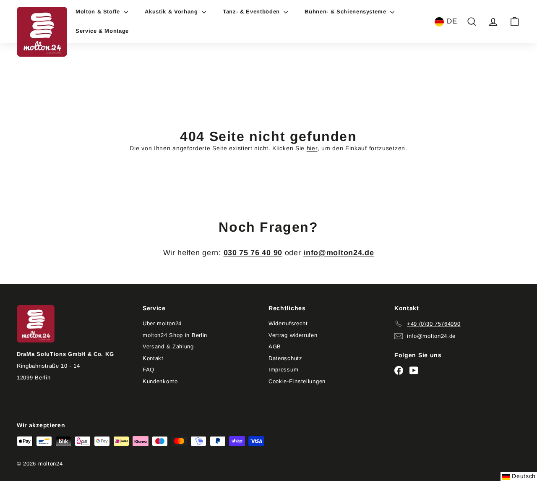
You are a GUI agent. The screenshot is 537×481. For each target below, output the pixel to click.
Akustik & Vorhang (172, 11)
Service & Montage (102, 31)
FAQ (148, 369)
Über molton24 (162, 323)
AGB (274, 346)
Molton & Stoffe (99, 11)
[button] (446, 22)
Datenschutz (285, 358)
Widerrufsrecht (288, 323)
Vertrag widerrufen (293, 335)
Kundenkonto (160, 381)
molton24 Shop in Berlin (175, 335)
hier (312, 148)
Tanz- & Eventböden (252, 11)
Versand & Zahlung (168, 346)
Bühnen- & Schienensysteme (346, 11)
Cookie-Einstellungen (297, 381)
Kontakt (153, 358)
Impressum (283, 369)
